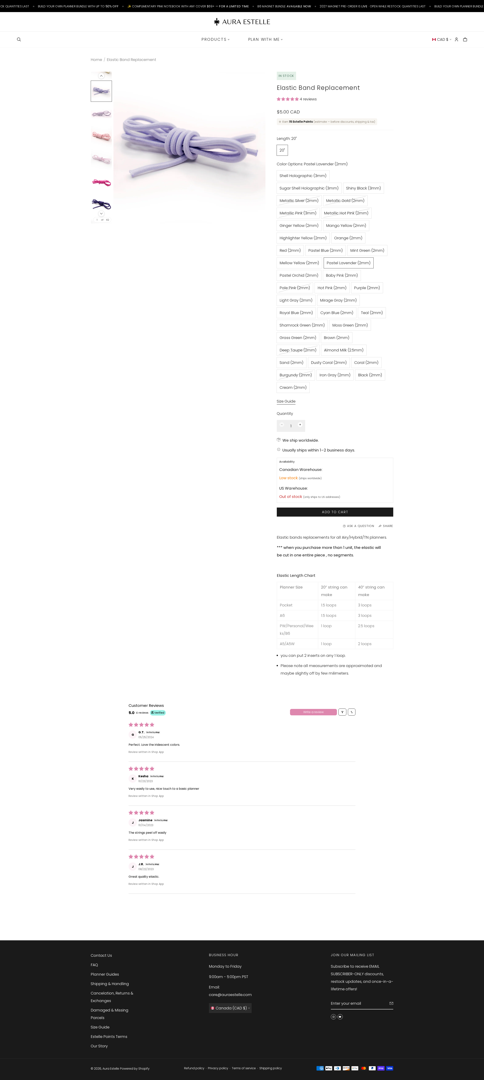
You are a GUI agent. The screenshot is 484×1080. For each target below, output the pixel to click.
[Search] (19, 39)
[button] (288, 99)
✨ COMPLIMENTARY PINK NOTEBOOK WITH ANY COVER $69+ (188, 6)
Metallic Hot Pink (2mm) (346, 214)
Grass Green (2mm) (298, 337)
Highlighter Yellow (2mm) (303, 238)
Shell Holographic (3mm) (303, 175)
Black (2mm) (370, 375)
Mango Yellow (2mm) (346, 225)
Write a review (313, 712)
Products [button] (214, 39)
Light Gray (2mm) (296, 300)
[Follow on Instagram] (333, 1016)
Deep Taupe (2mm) (297, 351)
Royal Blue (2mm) (296, 312)
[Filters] (342, 712)
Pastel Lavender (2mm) (349, 263)
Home (96, 59)
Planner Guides (105, 974)
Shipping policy (270, 1068)
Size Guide (286, 401)
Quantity (285, 413)
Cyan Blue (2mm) (336, 312)
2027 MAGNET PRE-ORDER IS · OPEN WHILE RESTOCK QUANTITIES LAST (373, 6)
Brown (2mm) (336, 337)
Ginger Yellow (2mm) (299, 225)
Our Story (99, 1046)
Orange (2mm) (348, 238)
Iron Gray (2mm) (335, 375)
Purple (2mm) (367, 287)
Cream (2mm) (293, 387)
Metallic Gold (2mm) (345, 202)
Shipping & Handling (110, 983)
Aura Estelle (110, 1068)
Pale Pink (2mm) (294, 289)
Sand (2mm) (291, 362)
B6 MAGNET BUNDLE (284, 6)
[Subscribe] (391, 1003)
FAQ (94, 965)
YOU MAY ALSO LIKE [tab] (242, 914)
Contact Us (101, 955)
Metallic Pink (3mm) (297, 214)
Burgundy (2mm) (295, 376)
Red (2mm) (290, 250)
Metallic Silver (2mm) (299, 202)
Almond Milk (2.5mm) (344, 350)
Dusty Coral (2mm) (329, 362)
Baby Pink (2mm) (342, 275)
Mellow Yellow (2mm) (299, 263)
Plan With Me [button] (264, 39)
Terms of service (244, 1068)
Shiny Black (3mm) (363, 188)
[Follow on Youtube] (340, 1016)
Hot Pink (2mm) (332, 287)
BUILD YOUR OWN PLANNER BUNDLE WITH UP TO (78, 6)
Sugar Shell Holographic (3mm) (309, 188)
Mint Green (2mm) (367, 250)
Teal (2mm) (372, 312)
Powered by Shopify (135, 1068)
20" (282, 150)
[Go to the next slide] (101, 214)
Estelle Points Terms (109, 1036)
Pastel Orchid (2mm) (299, 275)
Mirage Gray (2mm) (338, 300)
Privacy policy (218, 1068)
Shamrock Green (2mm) (302, 325)
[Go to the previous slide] (101, 76)
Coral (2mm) (366, 362)
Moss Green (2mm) (350, 325)
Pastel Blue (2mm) (325, 250)
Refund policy (194, 1068)
